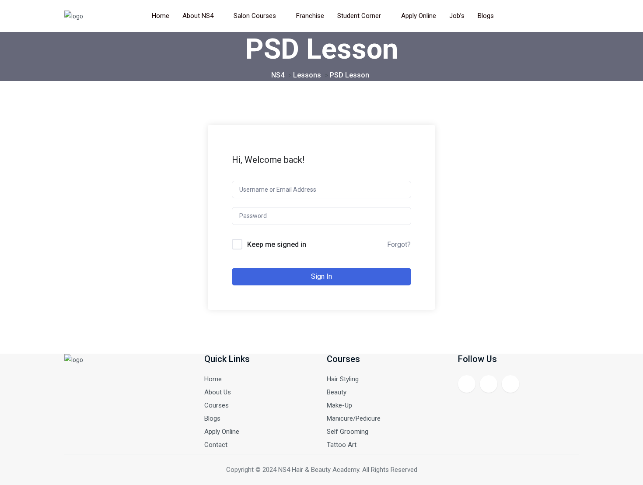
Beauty (336, 392)
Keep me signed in (276, 244)
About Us (217, 392)
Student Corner (359, 16)
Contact (215, 445)
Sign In (321, 276)
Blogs (486, 16)
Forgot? (399, 244)
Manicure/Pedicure (354, 418)
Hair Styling (343, 379)
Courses (216, 405)
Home (160, 16)
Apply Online (418, 16)
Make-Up (339, 405)
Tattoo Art (341, 445)
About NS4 (197, 16)
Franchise (310, 16)
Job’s (457, 16)
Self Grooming (347, 432)
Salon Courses (255, 16)
